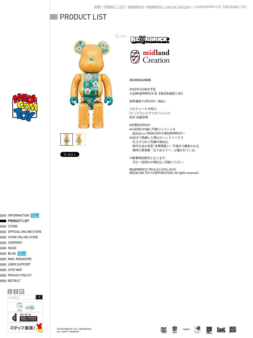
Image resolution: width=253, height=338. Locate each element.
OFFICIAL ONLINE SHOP (25, 232)
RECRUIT (15, 281)
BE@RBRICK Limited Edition (168, 7)
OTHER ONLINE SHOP (23, 237)
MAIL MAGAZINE (20, 259)
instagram (21, 291)
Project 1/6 (174, 329)
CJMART (197, 329)
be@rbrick (163, 329)
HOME (97, 7)
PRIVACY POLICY (20, 275)
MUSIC (13, 248)
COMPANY (15, 243)
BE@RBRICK (136, 7)
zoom (120, 36)
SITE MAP (15, 270)
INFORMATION (18, 215)
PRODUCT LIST (18, 221)
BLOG (12, 253)
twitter (9, 291)
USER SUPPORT (19, 264)
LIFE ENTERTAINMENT (209, 329)
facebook (15, 291)
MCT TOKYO (186, 329)
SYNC (221, 329)
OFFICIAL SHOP (19, 226)
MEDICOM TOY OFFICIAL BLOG (232, 329)
